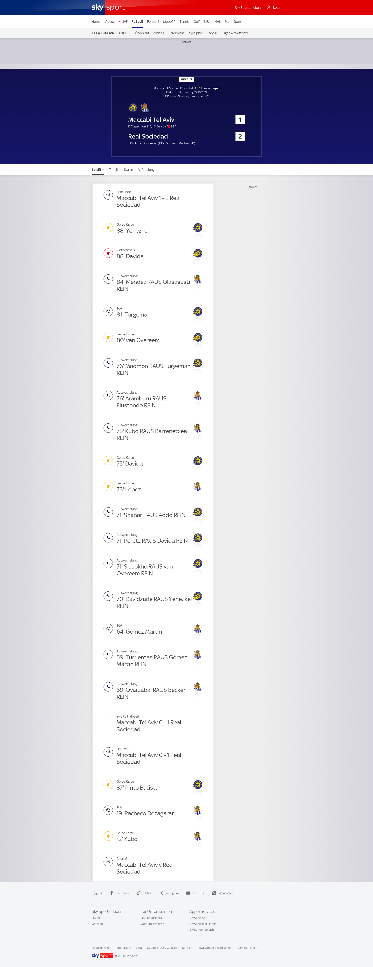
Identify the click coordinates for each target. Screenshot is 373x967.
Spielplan (196, 33)
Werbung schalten (152, 924)
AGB (139, 948)
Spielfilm (98, 170)
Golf (197, 22)
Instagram (172, 893)
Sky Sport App (198, 918)
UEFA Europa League (109, 33)
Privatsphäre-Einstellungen (215, 948)
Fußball (137, 22)
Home (96, 22)
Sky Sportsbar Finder (202, 924)
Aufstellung (146, 170)
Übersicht (142, 33)
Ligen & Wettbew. (235, 33)
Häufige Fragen (101, 948)
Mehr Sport (233, 22)
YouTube (199, 893)
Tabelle (212, 33)
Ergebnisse (177, 33)
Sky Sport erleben (248, 8)
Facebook (122, 893)
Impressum (124, 948)
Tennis (184, 22)
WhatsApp (226, 893)
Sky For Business (151, 918)
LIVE (124, 22)
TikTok (147, 893)
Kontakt (187, 948)
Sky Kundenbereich (201, 929)
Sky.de (96, 918)
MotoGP (169, 22)
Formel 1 (153, 22)
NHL (217, 22)
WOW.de (97, 924)
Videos (110, 22)
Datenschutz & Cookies (162, 948)
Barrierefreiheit (247, 948)
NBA (207, 22)
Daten (128, 170)
